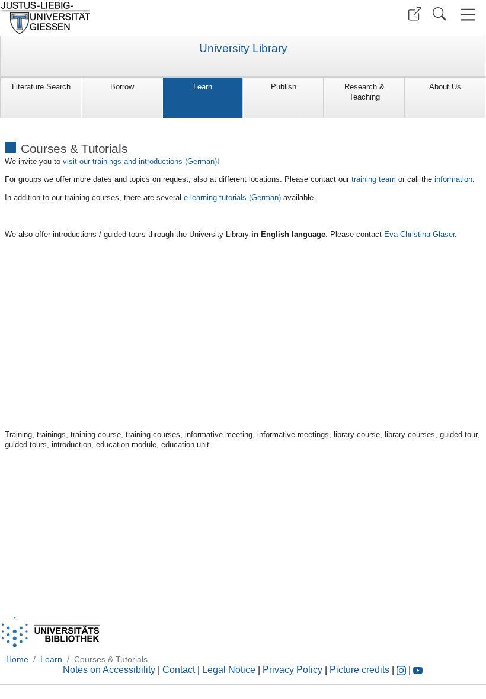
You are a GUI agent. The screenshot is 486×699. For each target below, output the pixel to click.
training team (373, 179)
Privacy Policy (292, 670)
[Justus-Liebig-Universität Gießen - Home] (120, 18)
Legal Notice (228, 670)
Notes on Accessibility (110, 670)
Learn (202, 86)
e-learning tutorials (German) (233, 197)
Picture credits (359, 670)
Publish (283, 86)
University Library (243, 48)
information (453, 179)
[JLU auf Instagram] (402, 670)
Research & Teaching (364, 91)
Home (17, 659)
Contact (178, 670)
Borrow (122, 86)
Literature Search (41, 86)
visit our (140, 161)
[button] (414, 13)
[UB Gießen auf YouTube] (418, 670)
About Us (445, 86)
